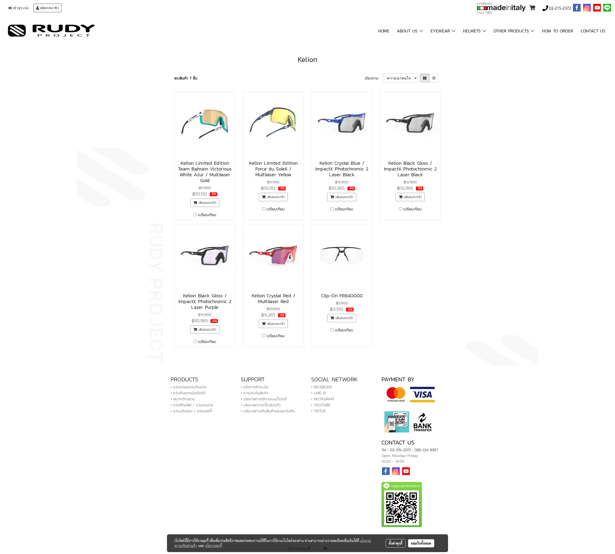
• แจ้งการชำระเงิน (254, 387)
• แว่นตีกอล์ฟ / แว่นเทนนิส (192, 405)
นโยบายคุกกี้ (213, 545)
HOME (383, 31)
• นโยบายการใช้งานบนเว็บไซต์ (264, 399)
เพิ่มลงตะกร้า (206, 202)
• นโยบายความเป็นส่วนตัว (261, 405)
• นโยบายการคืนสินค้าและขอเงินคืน (268, 411)
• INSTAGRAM (322, 399)
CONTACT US (593, 31)
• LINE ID (318, 393)
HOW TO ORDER (557, 31)
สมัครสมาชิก (49, 8)
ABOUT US (408, 31)
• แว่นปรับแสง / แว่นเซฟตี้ (191, 411)
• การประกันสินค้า (254, 393)
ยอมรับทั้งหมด (421, 543)
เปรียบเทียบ (207, 215)
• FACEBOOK (321, 387)
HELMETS (472, 31)
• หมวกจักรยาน (183, 399)
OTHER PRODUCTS (512, 31)
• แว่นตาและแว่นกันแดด (189, 387)
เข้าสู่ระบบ (20, 8)
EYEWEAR (441, 31)
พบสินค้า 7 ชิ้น (185, 78)
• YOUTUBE (321, 405)
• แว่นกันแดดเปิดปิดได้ (188, 393)
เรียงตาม (374, 78)
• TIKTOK (318, 411)
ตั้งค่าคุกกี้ (395, 543)
